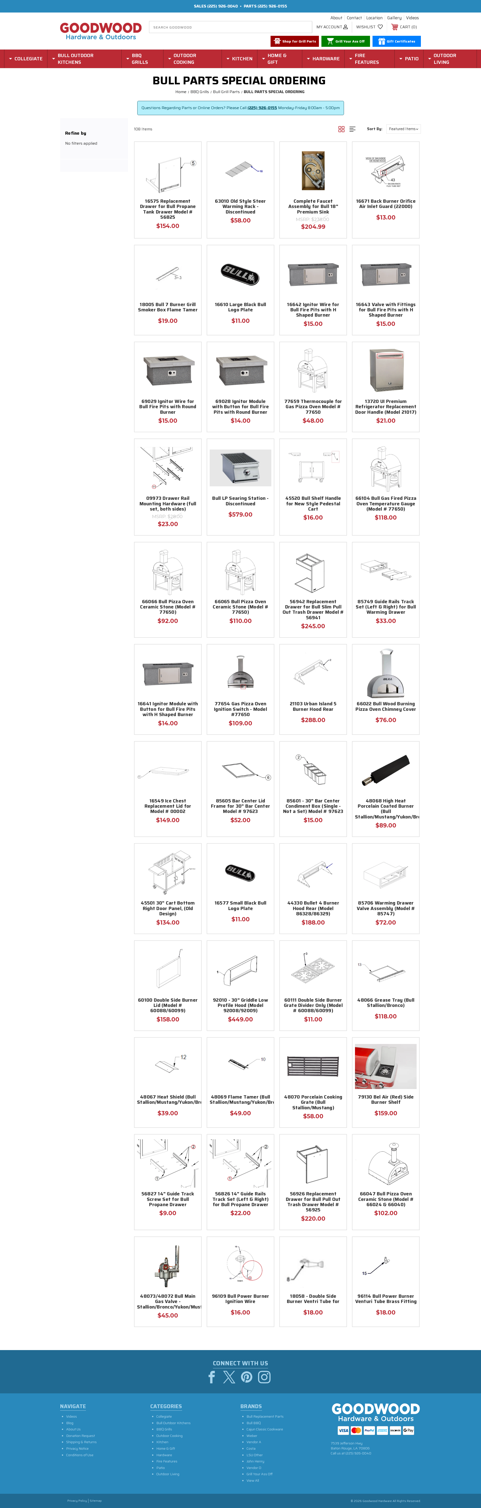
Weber (252, 1435)
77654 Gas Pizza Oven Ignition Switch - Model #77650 (240, 709)
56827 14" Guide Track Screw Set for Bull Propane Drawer (168, 1199)
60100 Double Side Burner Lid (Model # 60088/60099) (168, 1005)
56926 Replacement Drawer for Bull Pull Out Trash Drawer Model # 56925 (313, 1202)
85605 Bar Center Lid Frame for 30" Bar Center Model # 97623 (240, 806)
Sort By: (374, 129)
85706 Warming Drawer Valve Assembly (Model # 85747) (386, 908)
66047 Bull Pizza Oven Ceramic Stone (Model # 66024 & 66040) (386, 1199)
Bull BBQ (254, 1423)
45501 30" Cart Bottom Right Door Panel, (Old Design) (168, 908)
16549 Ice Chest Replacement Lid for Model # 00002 (168, 806)
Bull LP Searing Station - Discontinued (240, 501)
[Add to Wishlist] (191, 165)
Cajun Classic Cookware (265, 1429)
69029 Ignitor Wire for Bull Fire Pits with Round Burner (167, 407)
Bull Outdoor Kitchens (173, 1423)
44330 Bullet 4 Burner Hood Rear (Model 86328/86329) (313, 908)
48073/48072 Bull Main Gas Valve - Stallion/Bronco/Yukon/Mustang (168, 1302)
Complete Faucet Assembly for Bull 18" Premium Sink (313, 207)
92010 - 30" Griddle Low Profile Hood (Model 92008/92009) (240, 1005)
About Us (73, 1429)
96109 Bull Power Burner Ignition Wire (240, 1299)
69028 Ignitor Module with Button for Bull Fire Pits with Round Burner (240, 407)
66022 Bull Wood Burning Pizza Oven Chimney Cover (385, 707)
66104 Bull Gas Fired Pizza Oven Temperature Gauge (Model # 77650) (386, 504)
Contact (354, 18)
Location (374, 18)
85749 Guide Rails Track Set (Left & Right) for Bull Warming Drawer (386, 607)
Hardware (164, 1455)
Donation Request (80, 1435)
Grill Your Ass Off (260, 1474)
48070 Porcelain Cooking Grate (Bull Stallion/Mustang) (313, 1102)
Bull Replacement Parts (265, 1416)
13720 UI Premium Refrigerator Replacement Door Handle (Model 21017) (385, 407)
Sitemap (96, 1501)
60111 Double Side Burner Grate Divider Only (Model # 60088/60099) (313, 1005)
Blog (69, 1423)
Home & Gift (165, 1448)
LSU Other (255, 1455)
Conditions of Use (79, 1455)
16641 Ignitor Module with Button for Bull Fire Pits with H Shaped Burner (168, 709)
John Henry (255, 1461)
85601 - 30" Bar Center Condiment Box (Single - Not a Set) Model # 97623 (313, 806)
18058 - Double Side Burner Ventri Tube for (313, 1299)
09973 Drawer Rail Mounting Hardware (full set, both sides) (168, 504)
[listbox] (403, 129)
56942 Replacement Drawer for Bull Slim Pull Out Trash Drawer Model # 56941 (313, 610)
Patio (160, 1467)
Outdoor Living (167, 1474)
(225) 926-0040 (222, 6)
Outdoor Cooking (169, 1435)
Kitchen (162, 1442)
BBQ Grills (164, 1429)
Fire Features (166, 1461)
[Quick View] (191, 152)
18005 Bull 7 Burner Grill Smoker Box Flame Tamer (168, 307)
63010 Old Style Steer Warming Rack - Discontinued (240, 207)
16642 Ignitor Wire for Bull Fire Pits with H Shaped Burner (313, 310)
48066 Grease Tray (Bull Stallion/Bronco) (385, 1003)
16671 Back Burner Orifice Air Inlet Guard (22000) (386, 204)
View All (253, 1480)
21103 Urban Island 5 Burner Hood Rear (313, 707)
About (336, 18)
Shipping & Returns (81, 1442)
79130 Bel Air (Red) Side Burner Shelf (386, 1100)
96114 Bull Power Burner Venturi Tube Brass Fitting (386, 1299)
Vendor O (254, 1467)
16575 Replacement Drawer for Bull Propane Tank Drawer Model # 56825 (168, 209)
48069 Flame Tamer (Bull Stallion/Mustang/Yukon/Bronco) (240, 1100)
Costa (251, 1448)
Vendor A (254, 1442)
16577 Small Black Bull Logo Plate (241, 906)
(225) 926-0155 (272, 6)
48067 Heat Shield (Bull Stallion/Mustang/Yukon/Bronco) (168, 1100)
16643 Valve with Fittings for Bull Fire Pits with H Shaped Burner (386, 310)
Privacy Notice (77, 1448)
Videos (412, 18)
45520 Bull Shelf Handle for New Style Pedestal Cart (313, 504)
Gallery (394, 18)
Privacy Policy (77, 1501)
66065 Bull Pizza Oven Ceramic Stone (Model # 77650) (240, 607)
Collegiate (164, 1416)
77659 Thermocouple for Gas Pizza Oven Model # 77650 (313, 407)
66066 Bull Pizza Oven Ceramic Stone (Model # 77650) (168, 607)
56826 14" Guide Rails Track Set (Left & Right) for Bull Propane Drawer (240, 1199)
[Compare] (191, 177)
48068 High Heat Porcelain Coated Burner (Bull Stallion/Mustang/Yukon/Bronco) (386, 809)
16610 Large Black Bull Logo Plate (240, 307)
